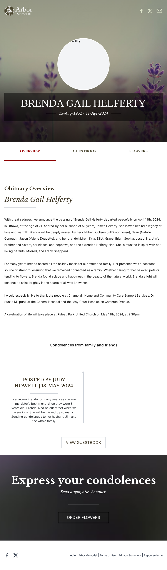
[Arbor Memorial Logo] (18, 11)
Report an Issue (153, 555)
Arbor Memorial (87, 555)
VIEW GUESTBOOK (83, 442)
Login (72, 555)
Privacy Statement (130, 555)
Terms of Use (108, 555)
